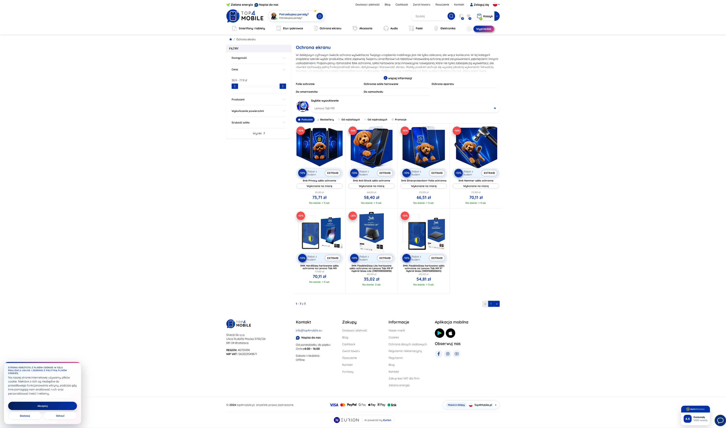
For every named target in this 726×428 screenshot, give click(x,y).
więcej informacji (399, 78)
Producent (238, 99)
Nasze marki (397, 330)
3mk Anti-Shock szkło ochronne (371, 180)
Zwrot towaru (421, 4)
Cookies (394, 337)
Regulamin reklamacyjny (405, 351)
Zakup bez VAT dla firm (404, 378)
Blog (387, 4)
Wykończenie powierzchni (248, 111)
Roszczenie (442, 4)
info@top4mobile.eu (309, 330)
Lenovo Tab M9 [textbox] (324, 108)
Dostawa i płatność (367, 4)
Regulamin (396, 358)
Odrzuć (60, 415)
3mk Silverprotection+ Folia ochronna (423, 180)
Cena (235, 69)
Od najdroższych (377, 119)
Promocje (400, 119)
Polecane (307, 119)
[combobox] (405, 108)
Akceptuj (42, 405)
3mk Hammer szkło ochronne (475, 180)
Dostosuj (25, 415)
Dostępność (239, 58)
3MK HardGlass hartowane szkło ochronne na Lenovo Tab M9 (319, 267)
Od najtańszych (350, 119)
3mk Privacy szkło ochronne (319, 180)
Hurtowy (348, 371)
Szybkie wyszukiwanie (325, 100)
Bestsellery (327, 119)
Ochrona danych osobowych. (408, 344)
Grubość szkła (241, 122)
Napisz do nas (268, 4)
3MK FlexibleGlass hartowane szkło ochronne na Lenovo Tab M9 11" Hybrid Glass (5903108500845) (423, 268)
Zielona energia (242, 4)
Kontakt (459, 4)
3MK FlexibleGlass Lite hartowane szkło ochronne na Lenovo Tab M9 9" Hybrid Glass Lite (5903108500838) (371, 268)
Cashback (402, 4)
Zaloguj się (481, 4)
